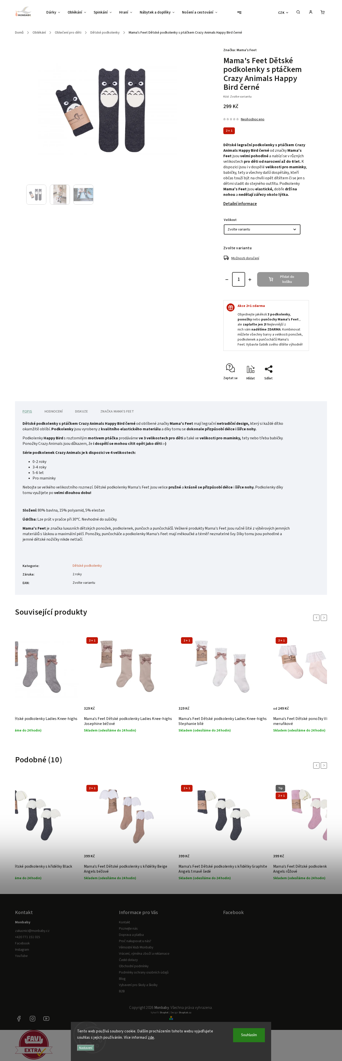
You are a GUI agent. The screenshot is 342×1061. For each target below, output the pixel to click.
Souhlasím (249, 1035)
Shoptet (164, 1012)
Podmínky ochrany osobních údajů (143, 972)
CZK (281, 12)
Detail (70, 711)
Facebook (22, 943)
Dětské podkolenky (87, 565)
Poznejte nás (128, 928)
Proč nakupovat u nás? (135, 941)
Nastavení (85, 1047)
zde (151, 1037)
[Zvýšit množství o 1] (250, 279)
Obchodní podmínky (133, 966)
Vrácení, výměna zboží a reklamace (144, 953)
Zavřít (293, 387)
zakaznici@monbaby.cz (32, 930)
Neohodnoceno (252, 119)
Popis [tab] (27, 411)
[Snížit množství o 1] (227, 279)
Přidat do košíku (287, 279)
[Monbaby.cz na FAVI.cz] (34, 1058)
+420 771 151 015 (27, 937)
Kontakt (124, 922)
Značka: (240, 50)
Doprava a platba (131, 934)
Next (324, 617)
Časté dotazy (128, 959)
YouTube (21, 955)
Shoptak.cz (185, 1012)
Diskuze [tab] (81, 411)
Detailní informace (240, 204)
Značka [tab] (117, 411)
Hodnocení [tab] (54, 411)
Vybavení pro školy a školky (138, 985)
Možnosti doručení (245, 258)
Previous (317, 617)
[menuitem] (55, 12)
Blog (122, 978)
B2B (122, 991)
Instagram (22, 949)
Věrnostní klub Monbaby (136, 947)
